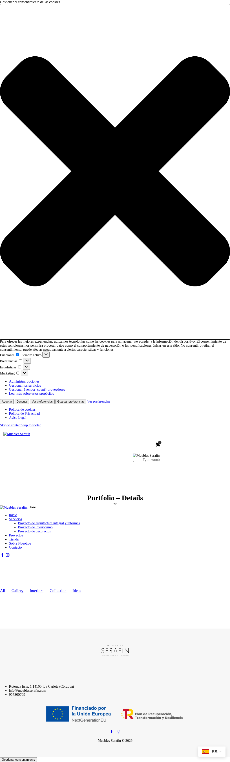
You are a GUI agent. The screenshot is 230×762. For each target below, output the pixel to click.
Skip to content (10, 425)
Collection (58, 590)
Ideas (77, 590)
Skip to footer (31, 425)
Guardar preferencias (70, 401)
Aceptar (7, 401)
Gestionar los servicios (25, 385)
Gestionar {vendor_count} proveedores (37, 389)
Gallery (17, 590)
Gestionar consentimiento (18, 759)
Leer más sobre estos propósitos (31, 393)
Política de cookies (22, 409)
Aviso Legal (17, 417)
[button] (115, 171)
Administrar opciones (24, 381)
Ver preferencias (42, 401)
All (2, 590)
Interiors (36, 590)
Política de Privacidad (24, 413)
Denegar (21, 401)
